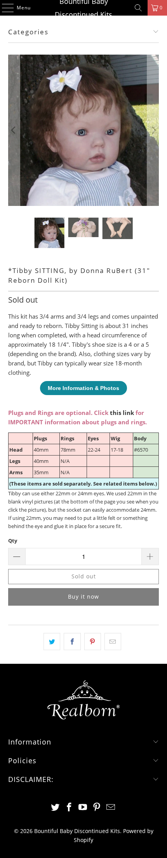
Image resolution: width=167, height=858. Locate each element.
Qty (12, 540)
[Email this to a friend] (112, 641)
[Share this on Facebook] (72, 641)
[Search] (138, 8)
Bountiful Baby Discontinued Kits (83, 8)
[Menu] (4, 8)
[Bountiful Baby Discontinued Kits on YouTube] (83, 807)
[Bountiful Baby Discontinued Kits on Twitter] (55, 807)
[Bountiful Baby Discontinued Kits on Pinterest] (97, 807)
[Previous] (14, 130)
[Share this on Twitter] (51, 641)
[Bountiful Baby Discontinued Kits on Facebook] (69, 807)
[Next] (153, 130)
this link (122, 413)
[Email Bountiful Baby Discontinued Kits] (111, 807)
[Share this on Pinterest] (92, 641)
